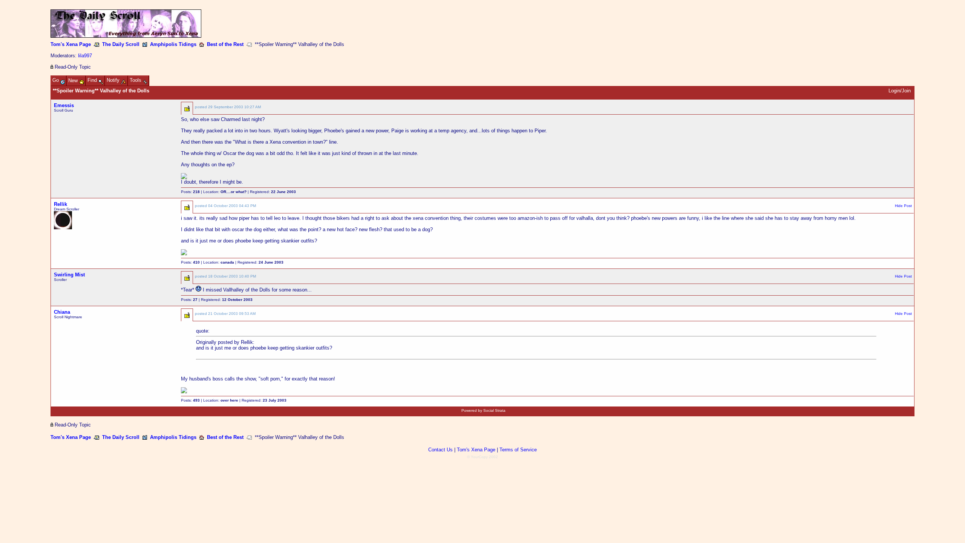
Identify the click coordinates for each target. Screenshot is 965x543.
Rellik (60, 204)
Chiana (62, 312)
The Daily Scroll (120, 44)
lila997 (85, 55)
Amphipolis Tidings (173, 44)
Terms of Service (518, 449)
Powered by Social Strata (483, 410)
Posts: (190, 192)
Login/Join (899, 91)
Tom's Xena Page (71, 44)
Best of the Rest (225, 44)
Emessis (64, 105)
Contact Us (440, 449)
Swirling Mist (69, 275)
